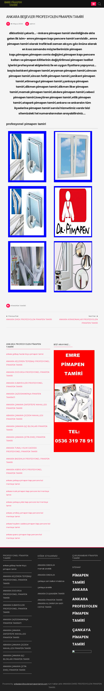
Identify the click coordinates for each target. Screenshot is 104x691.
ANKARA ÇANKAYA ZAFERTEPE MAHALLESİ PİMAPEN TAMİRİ (14, 634)
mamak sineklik (44, 569)
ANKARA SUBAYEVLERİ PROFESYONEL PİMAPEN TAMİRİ (15, 608)
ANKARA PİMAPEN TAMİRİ (50, 600)
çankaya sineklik (45, 587)
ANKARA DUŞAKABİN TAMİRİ (51, 594)
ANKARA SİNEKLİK (46, 565)
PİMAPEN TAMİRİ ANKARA (80, 582)
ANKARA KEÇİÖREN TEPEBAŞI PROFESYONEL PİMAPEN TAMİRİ (17, 580)
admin (32, 24)
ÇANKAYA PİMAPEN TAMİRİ (81, 637)
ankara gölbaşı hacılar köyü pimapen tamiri (25, 354)
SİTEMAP (76, 567)
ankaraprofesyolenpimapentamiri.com (31, 684)
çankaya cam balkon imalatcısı (51, 581)
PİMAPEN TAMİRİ (18, 306)
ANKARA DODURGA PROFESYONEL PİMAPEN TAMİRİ (15, 594)
